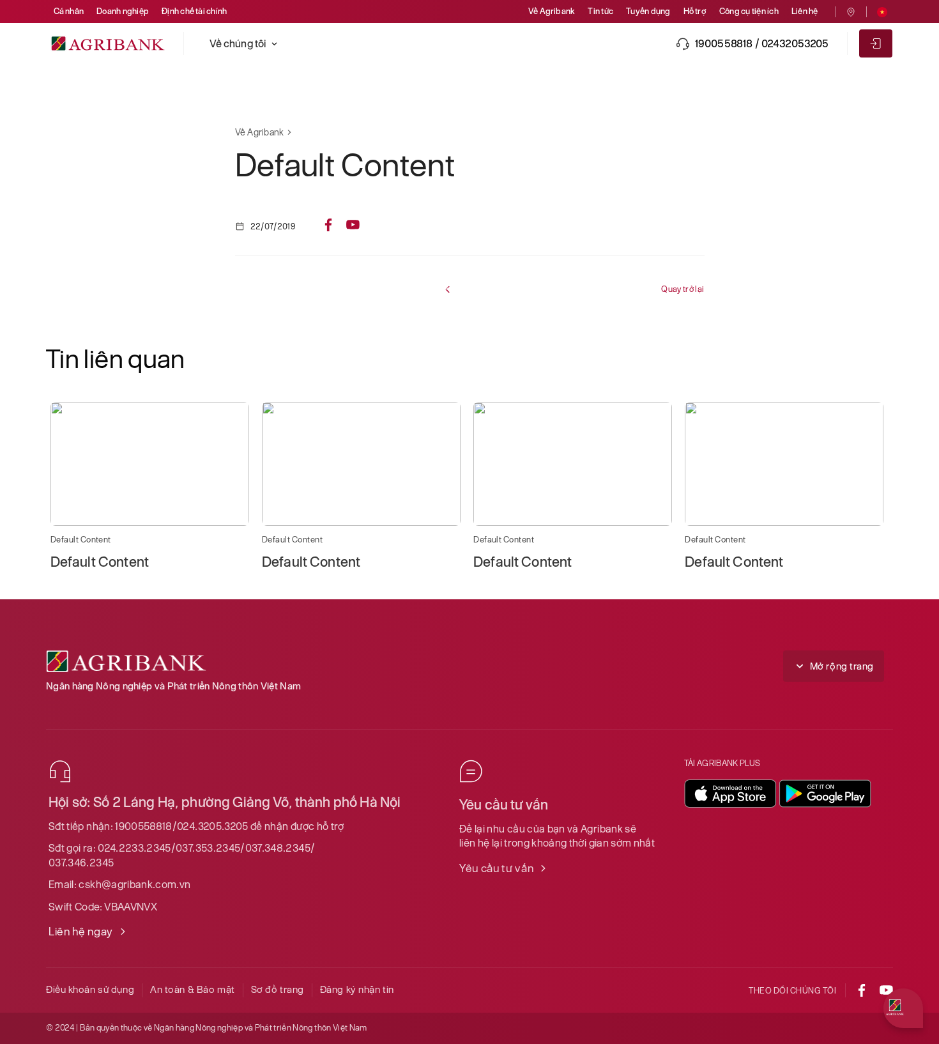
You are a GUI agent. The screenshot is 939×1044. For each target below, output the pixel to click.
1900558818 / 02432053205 (762, 43)
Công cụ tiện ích (749, 11)
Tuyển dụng (648, 11)
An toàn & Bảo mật (192, 989)
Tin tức (600, 11)
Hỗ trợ (694, 11)
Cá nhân (69, 11)
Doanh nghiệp (122, 11)
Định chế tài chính (194, 11)
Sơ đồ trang (277, 989)
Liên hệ (804, 11)
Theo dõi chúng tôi (792, 990)
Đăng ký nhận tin (357, 989)
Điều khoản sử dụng (90, 989)
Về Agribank (552, 11)
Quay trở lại (682, 289)
